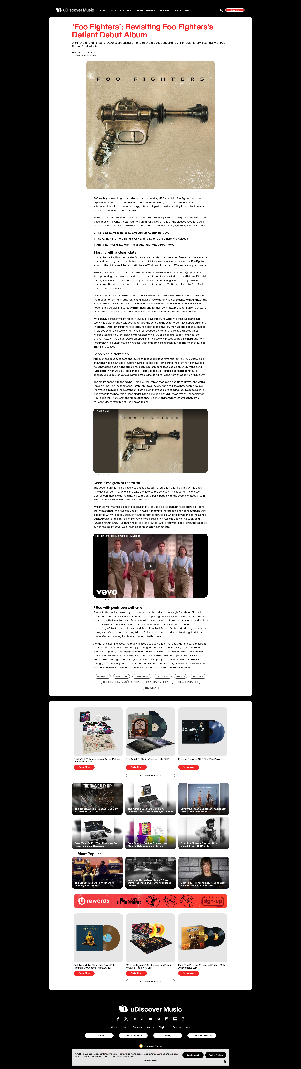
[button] (98, 738)
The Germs (150, 688)
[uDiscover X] (126, 1019)
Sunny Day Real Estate (158, 682)
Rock (136, 682)
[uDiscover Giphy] (183, 1019)
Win (187, 10)
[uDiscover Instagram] (134, 1019)
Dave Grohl (122, 676)
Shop (103, 10)
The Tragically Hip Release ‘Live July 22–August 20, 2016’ (133, 233)
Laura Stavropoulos (85, 55)
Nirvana (180, 676)
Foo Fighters (142, 676)
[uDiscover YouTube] (150, 1019)
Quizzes (177, 10)
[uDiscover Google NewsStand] (175, 1019)
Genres (150, 10)
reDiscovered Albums (115, 682)
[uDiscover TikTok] (142, 1019)
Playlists (164, 10)
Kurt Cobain (162, 676)
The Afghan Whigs (188, 682)
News (114, 10)
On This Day (198, 676)
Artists (139, 10)
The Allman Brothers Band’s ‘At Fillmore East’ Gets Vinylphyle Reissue (142, 238)
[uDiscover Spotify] (158, 1019)
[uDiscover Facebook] (118, 1019)
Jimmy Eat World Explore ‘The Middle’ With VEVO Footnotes (135, 244)
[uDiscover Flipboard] (167, 1019)
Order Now (84, 767)
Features (125, 10)
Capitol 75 (102, 676)
